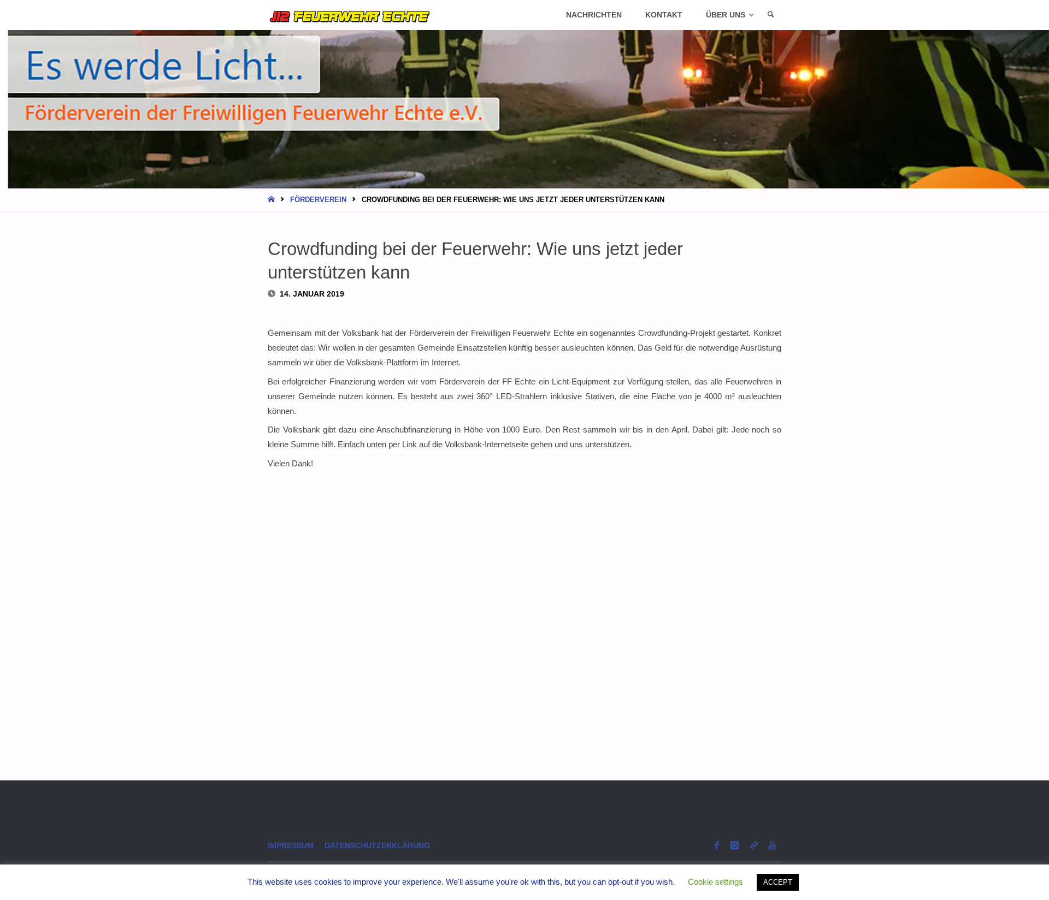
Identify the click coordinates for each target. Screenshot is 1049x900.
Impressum (291, 846)
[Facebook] (716, 845)
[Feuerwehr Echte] (350, 15)
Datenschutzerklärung (377, 846)
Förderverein (318, 200)
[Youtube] (772, 845)
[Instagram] (734, 845)
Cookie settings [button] (715, 881)
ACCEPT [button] (777, 882)
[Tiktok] (753, 845)
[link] (771, 15)
